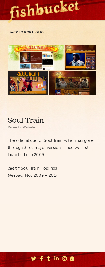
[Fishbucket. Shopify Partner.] (72, 259)
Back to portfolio (26, 32)
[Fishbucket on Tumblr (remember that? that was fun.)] (49, 259)
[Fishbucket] (44, 10)
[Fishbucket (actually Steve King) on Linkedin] (57, 259)
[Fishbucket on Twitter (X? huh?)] (33, 259)
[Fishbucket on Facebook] (41, 259)
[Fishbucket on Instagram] (64, 259)
